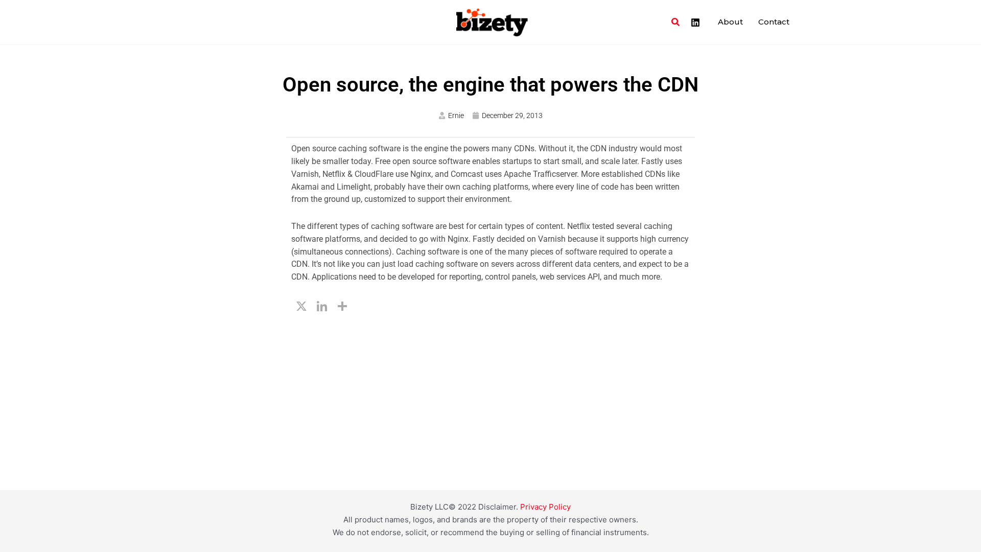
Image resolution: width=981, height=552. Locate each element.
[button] (676, 22)
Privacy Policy (545, 507)
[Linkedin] (695, 22)
